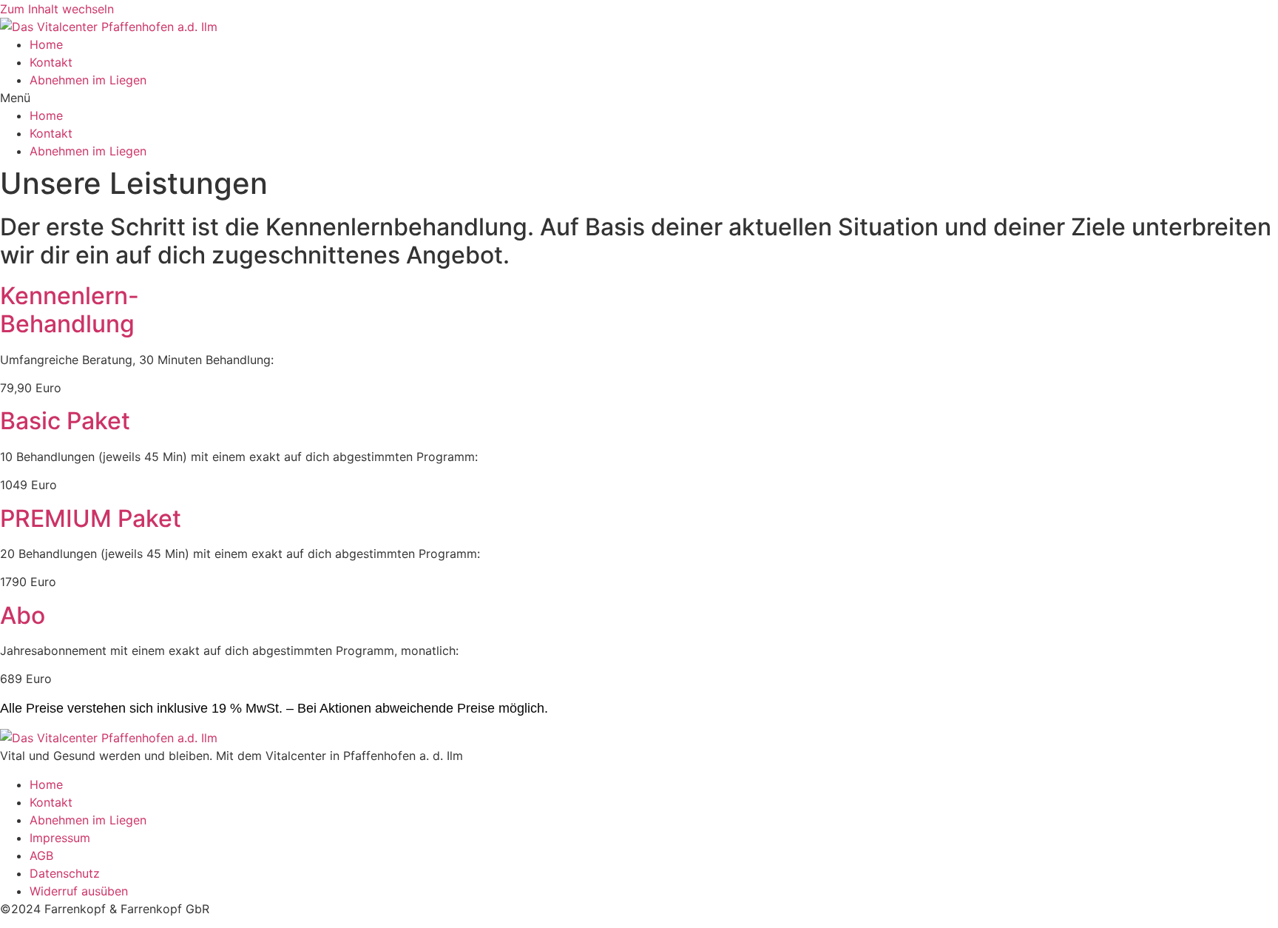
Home (46, 44)
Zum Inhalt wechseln (57, 8)
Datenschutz (65, 873)
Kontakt (51, 62)
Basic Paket (65, 420)
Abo (22, 615)
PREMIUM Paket (90, 518)
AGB (41, 855)
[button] (639, 98)
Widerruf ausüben (79, 891)
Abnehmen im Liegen (88, 80)
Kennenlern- (69, 309)
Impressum (60, 837)
